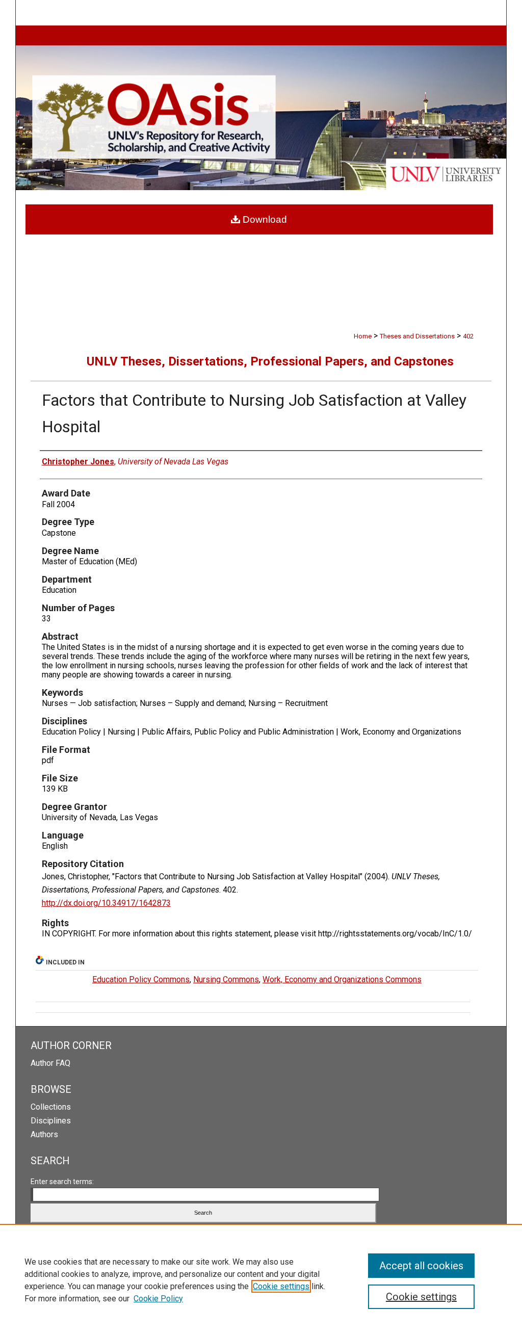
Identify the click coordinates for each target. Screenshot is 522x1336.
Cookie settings (281, 1286)
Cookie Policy (158, 1298)
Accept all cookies (421, 1266)
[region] (261, 1280)
